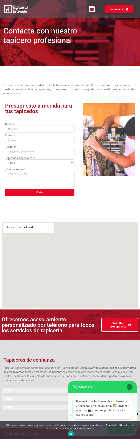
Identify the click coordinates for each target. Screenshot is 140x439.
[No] (134, 429)
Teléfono (10, 146)
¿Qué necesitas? (15, 169)
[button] (92, 9)
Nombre (10, 124)
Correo (9, 135)
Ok (70, 433)
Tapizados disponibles (19, 158)
